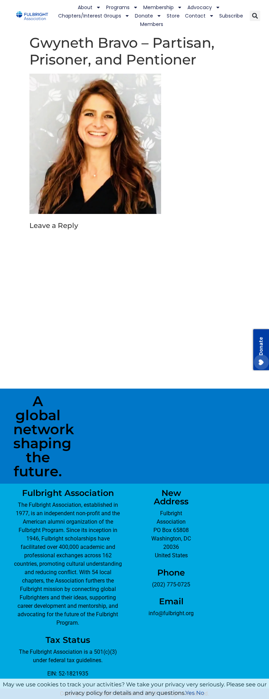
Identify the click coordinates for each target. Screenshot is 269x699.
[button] (255, 16)
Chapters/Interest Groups (89, 15)
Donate (144, 15)
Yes (190, 693)
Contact (195, 15)
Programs (118, 7)
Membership (158, 7)
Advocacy (199, 7)
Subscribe (231, 15)
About (85, 7)
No (200, 693)
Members (151, 24)
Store (173, 15)
